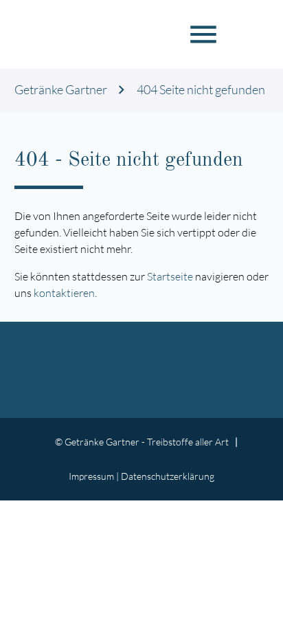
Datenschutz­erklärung (167, 476)
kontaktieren (64, 293)
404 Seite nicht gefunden (201, 89)
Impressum (91, 476)
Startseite (170, 276)
